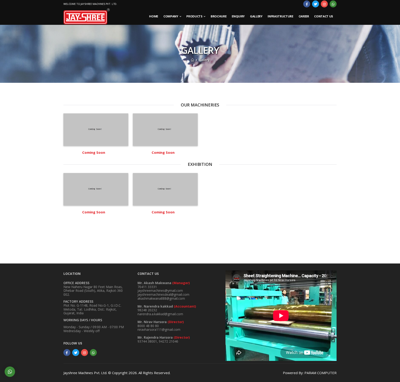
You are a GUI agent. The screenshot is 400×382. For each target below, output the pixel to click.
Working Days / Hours (82, 320)
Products (194, 16)
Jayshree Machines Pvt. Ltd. (85, 373)
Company (170, 16)
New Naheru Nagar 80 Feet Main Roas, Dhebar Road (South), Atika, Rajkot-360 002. (93, 291)
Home (153, 16)
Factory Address (78, 301)
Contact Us (323, 16)
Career (304, 16)
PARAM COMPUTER (320, 373)
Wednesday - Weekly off (81, 331)
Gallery (256, 16)
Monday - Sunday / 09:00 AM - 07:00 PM (93, 327)
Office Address (76, 283)
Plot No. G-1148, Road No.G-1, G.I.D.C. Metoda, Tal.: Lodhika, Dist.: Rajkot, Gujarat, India (92, 309)
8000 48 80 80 (161, 324)
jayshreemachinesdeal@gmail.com (163, 294)
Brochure (218, 16)
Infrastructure (280, 16)
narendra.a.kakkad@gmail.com (160, 314)
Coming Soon (93, 152)
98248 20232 (167, 308)
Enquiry (238, 16)
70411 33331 (164, 285)
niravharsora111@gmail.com (159, 329)
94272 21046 (168, 341)
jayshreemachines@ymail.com (160, 291)
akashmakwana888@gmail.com (161, 298)
